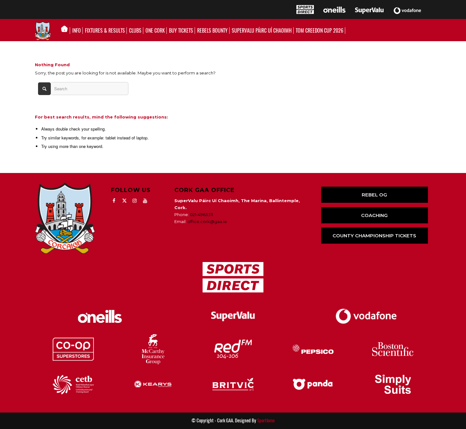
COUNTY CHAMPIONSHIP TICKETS (374, 236)
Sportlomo (266, 420)
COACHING (374, 215)
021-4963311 (201, 214)
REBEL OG (374, 195)
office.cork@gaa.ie (207, 221)
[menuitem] (66, 31)
